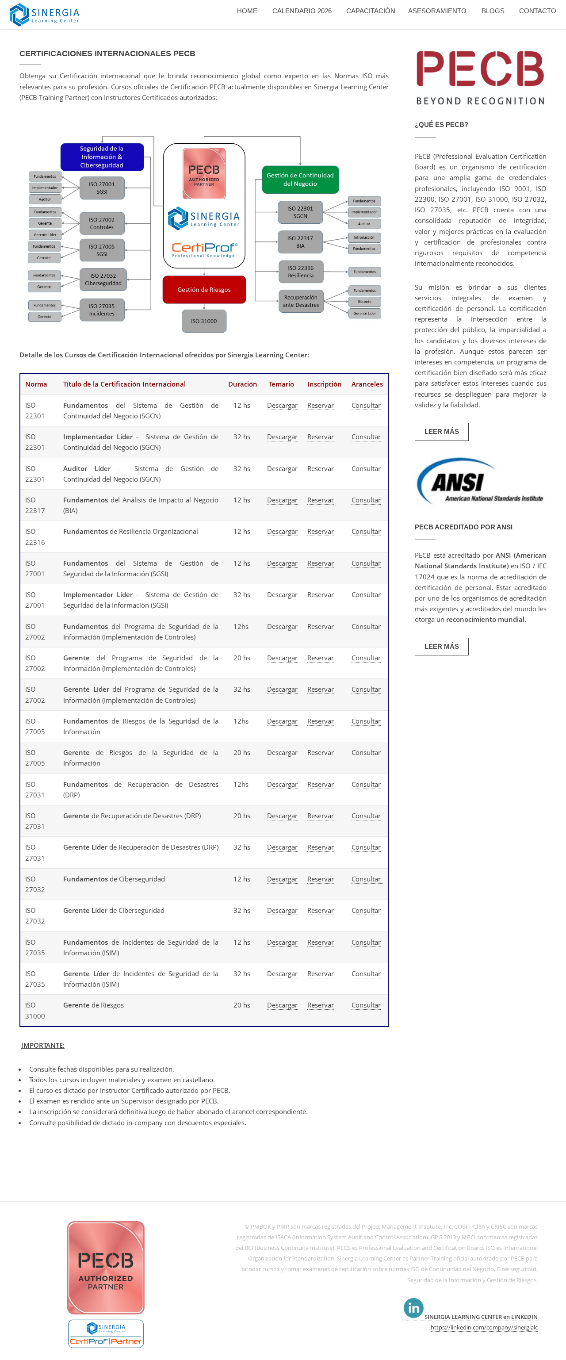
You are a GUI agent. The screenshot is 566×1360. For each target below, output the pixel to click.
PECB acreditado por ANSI (463, 527)
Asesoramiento (437, 11)
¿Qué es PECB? (441, 124)
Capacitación (370, 11)
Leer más (441, 431)
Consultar (366, 405)
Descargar (282, 405)
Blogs (493, 11)
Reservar (320, 405)
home (247, 11)
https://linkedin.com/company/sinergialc (484, 1327)
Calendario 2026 (302, 11)
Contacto (537, 11)
